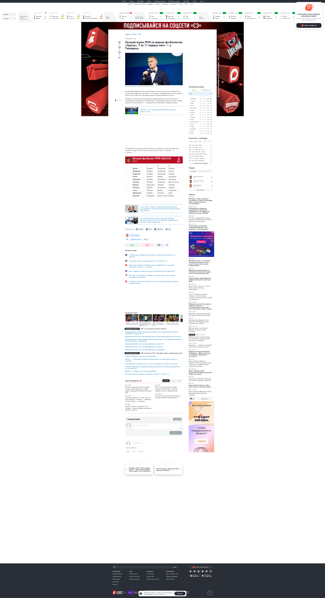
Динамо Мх (193, 108)
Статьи (181, 4)
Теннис (149, 1)
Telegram (140, 229)
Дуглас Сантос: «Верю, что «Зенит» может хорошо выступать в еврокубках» (199, 287)
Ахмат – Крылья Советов (200, 154)
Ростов (192, 124)
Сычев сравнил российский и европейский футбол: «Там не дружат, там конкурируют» (198, 227)
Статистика (174, 4)
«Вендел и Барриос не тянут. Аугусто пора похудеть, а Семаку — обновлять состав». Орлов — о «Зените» (138, 399)
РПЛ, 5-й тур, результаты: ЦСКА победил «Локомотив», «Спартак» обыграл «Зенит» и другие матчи (166, 389)
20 (157, 385)
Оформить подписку (134, 579)
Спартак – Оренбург (199, 158)
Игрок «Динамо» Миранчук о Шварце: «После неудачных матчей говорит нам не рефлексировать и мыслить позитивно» (200, 363)
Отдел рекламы (116, 579)
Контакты (115, 584)
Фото (186, 4)
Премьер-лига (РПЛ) (140, 4)
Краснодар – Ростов (199, 149)
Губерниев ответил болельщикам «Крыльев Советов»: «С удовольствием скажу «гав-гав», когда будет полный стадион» (200, 306)
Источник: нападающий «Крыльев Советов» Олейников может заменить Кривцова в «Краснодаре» (200, 219)
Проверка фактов (117, 576)
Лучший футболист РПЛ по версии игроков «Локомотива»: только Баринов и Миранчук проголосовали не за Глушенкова (153, 340)
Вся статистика (200, 190)
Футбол (124, 1)
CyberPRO (186, 1)
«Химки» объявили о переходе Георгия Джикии (140, 356)
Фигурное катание (159, 1)
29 (203, 334)
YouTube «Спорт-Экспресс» (202, 567)
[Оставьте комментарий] (157, 425)
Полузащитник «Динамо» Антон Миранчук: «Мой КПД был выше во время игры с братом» (199, 321)
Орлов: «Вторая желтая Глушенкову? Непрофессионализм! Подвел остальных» (200, 372)
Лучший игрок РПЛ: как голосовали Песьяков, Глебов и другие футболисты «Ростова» (153, 336)
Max (170, 229)
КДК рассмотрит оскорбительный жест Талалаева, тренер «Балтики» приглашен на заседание (199, 338)
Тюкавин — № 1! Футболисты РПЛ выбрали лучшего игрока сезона (158, 110)
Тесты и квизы (150, 574)
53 (127, 404)
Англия (160, 394)
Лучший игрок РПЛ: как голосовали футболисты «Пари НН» (144, 344)
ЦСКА (192, 103)
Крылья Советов (194, 122)
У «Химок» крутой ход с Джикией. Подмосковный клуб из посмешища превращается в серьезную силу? (152, 367)
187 (127, 385)
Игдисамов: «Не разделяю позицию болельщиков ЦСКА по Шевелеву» (200, 314)
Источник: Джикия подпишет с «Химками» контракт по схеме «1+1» (147, 374)
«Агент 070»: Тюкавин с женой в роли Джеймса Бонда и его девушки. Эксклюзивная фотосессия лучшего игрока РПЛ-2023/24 (160, 208)
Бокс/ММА (140, 1)
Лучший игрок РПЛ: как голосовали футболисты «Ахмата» (144, 347)
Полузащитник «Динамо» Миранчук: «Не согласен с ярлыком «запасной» (200, 379)
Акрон (192, 133)
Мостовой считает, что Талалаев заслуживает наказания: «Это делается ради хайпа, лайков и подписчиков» (199, 263)
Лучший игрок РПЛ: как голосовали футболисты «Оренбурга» (145, 350)
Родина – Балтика (199, 156)
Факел (192, 131)
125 (127, 395)
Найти (174, 567)
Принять (179, 593)
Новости (150, 4)
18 (196, 326)
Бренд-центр (116, 581)
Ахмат (192, 119)
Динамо (193, 112)
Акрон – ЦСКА (198, 145)
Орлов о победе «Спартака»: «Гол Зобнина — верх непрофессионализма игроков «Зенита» (138, 408)
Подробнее (161, 594)
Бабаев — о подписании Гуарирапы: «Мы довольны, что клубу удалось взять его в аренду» (151, 360)
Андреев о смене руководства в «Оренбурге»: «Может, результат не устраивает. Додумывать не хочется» (200, 354)
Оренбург (193, 117)
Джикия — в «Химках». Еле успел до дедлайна (140, 371)
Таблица (157, 4)
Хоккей (132, 1)
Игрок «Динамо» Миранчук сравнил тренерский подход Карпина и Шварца (200, 393)
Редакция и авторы (117, 574)
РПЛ (139, 34)
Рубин (192, 115)
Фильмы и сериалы (174, 1)
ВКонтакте (160, 229)
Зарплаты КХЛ (150, 576)
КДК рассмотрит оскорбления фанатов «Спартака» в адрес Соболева (198, 329)
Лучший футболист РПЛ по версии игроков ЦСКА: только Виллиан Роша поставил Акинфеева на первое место (151, 332)
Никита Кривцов (197, 185)
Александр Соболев (198, 181)
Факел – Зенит (198, 147)
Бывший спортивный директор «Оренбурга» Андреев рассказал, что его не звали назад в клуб (200, 271)
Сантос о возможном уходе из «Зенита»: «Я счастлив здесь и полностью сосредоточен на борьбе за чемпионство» (200, 296)
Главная (128, 34)
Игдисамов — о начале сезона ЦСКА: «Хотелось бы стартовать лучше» (200, 346)
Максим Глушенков (198, 176)
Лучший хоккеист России (153, 579)
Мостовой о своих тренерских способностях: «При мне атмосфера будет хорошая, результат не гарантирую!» (200, 201)
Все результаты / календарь (201, 163)
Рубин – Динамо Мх (199, 160)
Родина (192, 126)
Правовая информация (171, 576)
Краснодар (193, 98)
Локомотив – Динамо (200, 151)
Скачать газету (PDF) (134, 576)
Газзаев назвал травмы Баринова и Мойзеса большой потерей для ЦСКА (200, 279)
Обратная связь (170, 579)
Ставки (194, 1)
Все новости (204, 398)
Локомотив (193, 128)
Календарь (165, 4)
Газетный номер (133, 574)
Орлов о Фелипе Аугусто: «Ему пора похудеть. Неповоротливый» (200, 386)
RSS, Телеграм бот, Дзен (172, 574)
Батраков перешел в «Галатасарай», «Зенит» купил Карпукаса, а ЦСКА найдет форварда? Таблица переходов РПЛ (138, 389)
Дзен (150, 229)
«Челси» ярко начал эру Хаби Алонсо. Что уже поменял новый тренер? (168, 397)
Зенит (192, 105)
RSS (193, 398)
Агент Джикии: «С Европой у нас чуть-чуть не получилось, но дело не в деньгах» (151, 364)
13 (157, 394)
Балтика (193, 110)
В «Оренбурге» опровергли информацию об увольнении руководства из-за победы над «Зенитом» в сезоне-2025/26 (199, 210)
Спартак (193, 101)
